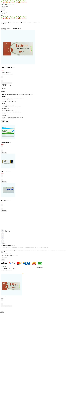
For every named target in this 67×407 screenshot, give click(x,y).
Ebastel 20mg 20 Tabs (6, 171)
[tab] (26, 90)
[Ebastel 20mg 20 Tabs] (8, 160)
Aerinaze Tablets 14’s (6, 142)
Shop (5, 28)
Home (2, 28)
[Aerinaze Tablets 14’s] (8, 131)
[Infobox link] (33, 12)
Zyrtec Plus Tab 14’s (5, 200)
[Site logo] (7, 1)
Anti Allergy (9, 28)
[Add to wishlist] (2, 140)
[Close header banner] (1, 272)
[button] (4, 153)
